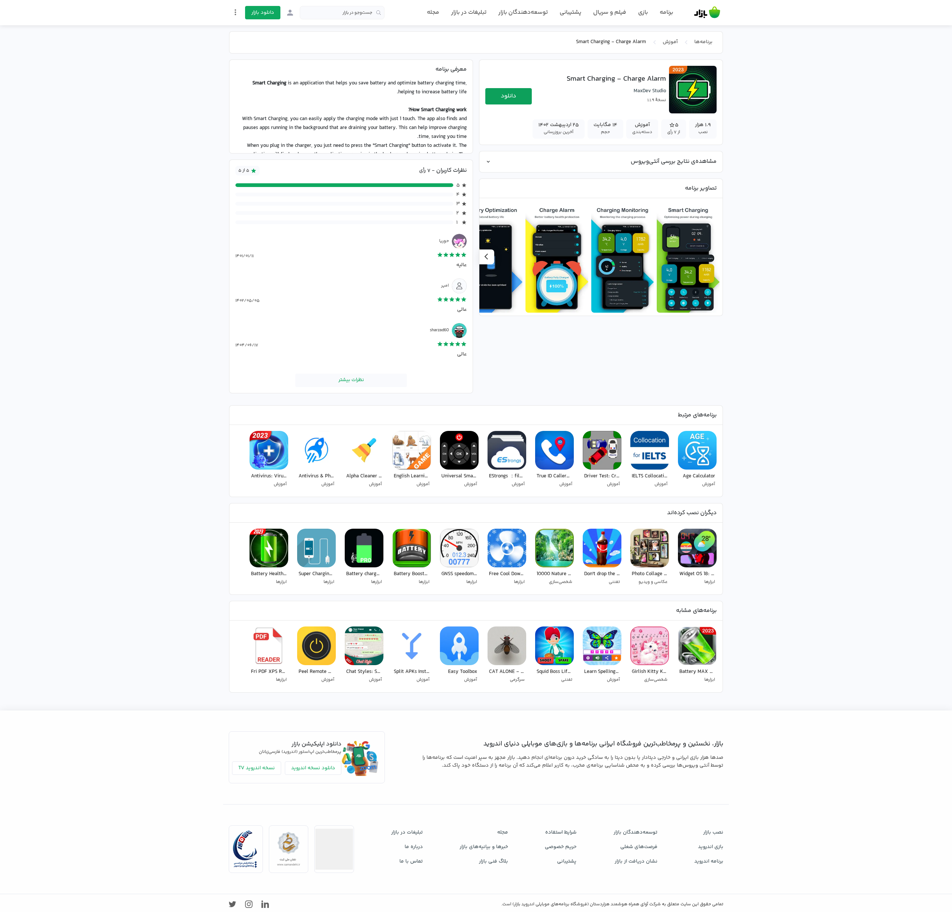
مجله (433, 12)
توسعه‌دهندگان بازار (523, 12)
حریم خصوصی (560, 847)
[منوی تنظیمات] (235, 12)
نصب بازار (713, 832)
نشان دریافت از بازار (636, 861)
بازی (643, 12)
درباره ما (414, 847)
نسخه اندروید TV (256, 768)
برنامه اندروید (708, 861)
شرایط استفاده (560, 832)
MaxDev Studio (650, 91)
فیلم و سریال (609, 12)
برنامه (666, 12)
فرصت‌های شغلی (638, 847)
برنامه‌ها (703, 42)
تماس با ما (411, 861)
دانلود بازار (262, 13)
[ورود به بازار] (290, 12)
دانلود (508, 96)
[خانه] (707, 12)
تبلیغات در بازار (468, 12)
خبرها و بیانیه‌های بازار (484, 847)
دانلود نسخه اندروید (313, 768)
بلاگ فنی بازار (493, 861)
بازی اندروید (710, 847)
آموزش (670, 42)
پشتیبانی (570, 12)
